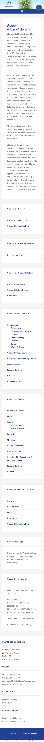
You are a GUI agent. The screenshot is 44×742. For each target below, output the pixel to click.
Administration (14, 324)
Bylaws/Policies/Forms (21, 331)
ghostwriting (12, 72)
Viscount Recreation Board (19, 225)
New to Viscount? (14, 451)
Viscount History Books (17, 290)
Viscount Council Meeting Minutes (22, 358)
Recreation (12, 471)
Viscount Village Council (17, 220)
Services (10, 375)
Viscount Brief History (17, 284)
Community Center (15, 410)
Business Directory (15, 255)
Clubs (9, 416)
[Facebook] (39, 8)
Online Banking (17, 337)
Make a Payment (14, 364)
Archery (10, 500)
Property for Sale (14, 370)
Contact (14, 334)
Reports (14, 340)
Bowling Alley (13, 506)
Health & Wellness (15, 445)
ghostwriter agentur (28, 72)
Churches (11, 439)
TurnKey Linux (33, 741)
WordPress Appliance (13, 741)
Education (11, 434)
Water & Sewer (17, 347)
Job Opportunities (14, 381)
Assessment (16, 328)
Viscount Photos (14, 295)
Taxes (13, 343)
